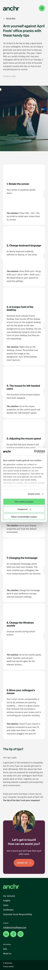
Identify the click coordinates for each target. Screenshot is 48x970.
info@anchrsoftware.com (14, 927)
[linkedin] (6, 934)
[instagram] (20, 934)
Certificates (8, 910)
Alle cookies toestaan (24, 502)
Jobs (5, 949)
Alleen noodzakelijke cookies (24, 517)
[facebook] (13, 934)
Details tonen (34, 494)
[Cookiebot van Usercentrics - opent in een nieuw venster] (34, 451)
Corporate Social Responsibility (17, 914)
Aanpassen (23, 509)
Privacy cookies (8, 967)
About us (7, 953)
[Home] (11, 8)
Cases (5, 905)
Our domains (9, 896)
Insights (6, 900)
